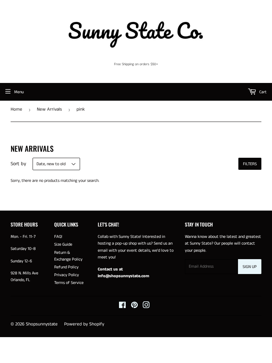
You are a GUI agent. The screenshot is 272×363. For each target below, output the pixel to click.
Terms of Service (69, 283)
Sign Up (250, 267)
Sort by (18, 163)
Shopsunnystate (42, 324)
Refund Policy (66, 267)
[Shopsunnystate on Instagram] (146, 306)
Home (16, 109)
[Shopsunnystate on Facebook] (122, 306)
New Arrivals (49, 109)
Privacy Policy (66, 275)
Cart (262, 92)
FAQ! (58, 237)
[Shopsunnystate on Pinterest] (134, 306)
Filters (250, 164)
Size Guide (63, 244)
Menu (19, 92)
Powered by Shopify (84, 324)
